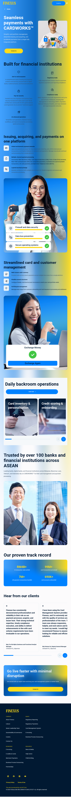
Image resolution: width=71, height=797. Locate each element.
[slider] (35, 439)
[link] (10, 782)
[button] (67, 3)
